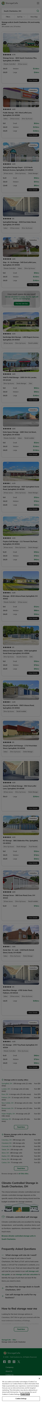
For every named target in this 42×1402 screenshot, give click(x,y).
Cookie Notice (25, 1394)
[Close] (39, 1378)
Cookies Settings (21, 1398)
